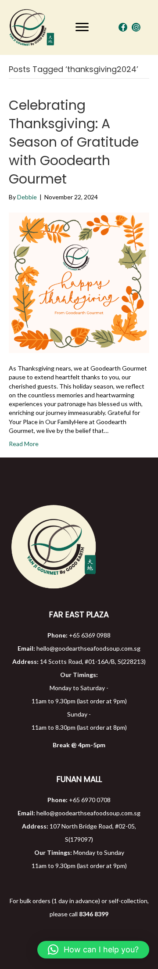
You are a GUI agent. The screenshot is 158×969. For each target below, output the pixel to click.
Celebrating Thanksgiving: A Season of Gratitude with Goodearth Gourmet (74, 142)
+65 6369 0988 (90, 635)
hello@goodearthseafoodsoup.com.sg (88, 648)
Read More (24, 443)
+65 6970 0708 (90, 799)
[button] (82, 27)
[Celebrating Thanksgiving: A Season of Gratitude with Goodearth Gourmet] (79, 282)
